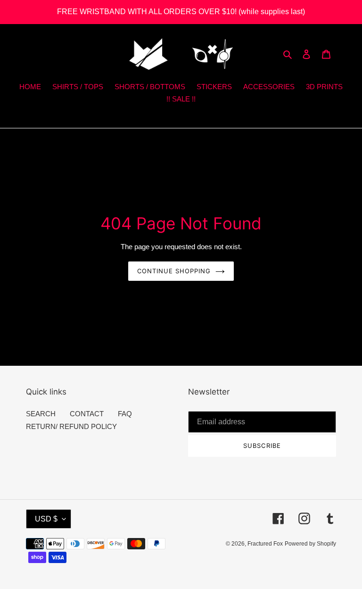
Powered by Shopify (310, 543)
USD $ (46, 519)
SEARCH (41, 414)
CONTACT (87, 414)
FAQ (125, 414)
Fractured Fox (265, 543)
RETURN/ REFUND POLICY (71, 426)
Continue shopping (174, 271)
